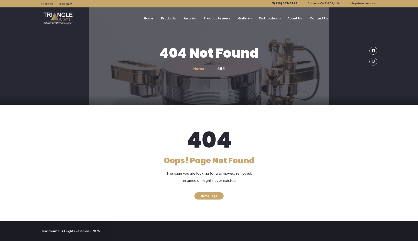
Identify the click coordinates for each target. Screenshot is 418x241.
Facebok (47, 4)
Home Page (209, 196)
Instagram (65, 4)
